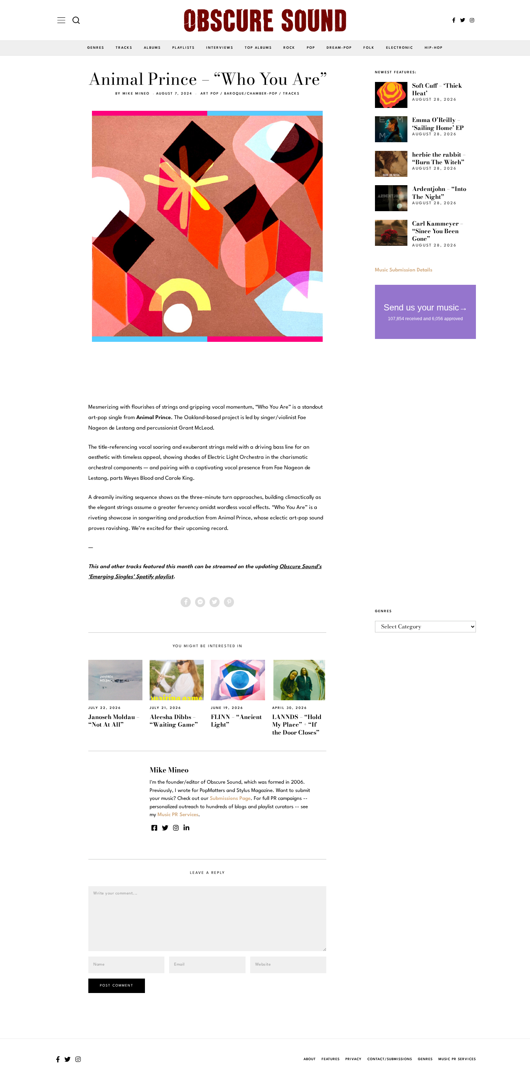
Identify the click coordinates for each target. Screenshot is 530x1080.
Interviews (219, 47)
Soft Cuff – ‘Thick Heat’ (437, 89)
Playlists (183, 47)
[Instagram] (472, 20)
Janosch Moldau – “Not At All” (114, 720)
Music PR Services (457, 1059)
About (310, 1059)
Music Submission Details (403, 270)
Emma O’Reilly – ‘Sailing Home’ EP (438, 123)
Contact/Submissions (389, 1059)
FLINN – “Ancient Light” (236, 720)
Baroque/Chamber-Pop (251, 93)
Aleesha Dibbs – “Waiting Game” (174, 720)
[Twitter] (462, 20)
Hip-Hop (434, 47)
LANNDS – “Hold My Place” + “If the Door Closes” (297, 724)
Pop (311, 47)
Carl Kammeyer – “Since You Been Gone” (437, 231)
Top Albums (258, 47)
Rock (289, 47)
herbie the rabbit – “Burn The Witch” (439, 158)
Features (331, 1059)
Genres (95, 47)
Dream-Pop (339, 47)
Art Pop (209, 93)
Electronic (399, 47)
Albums (152, 47)
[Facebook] (453, 20)
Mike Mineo (136, 93)
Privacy (353, 1059)
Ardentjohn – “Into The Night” (439, 192)
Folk (369, 47)
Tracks (124, 47)
